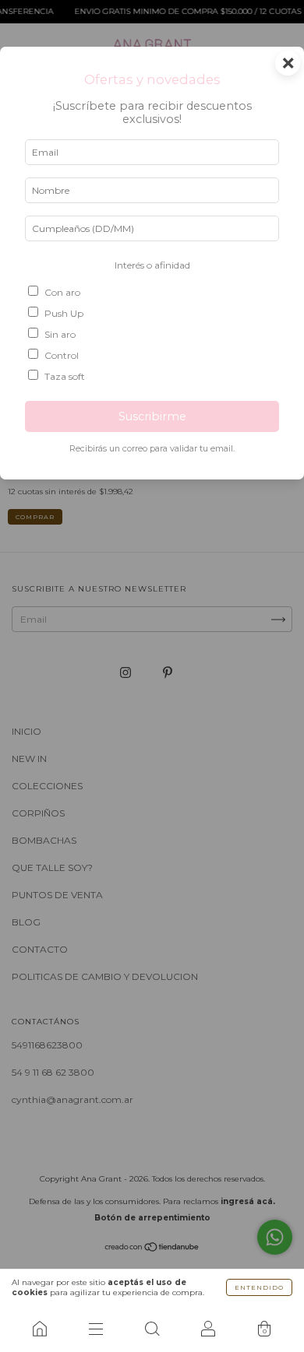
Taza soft (64, 376)
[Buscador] (152, 1328)
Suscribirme (152, 416)
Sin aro (60, 334)
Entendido (259, 1287)
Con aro (62, 292)
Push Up (63, 313)
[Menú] (96, 1328)
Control (61, 355)
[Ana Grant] (40, 1328)
